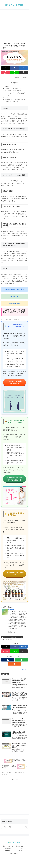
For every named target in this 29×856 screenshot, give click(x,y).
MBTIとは (7, 850)
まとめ (6, 97)
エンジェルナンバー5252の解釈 (13, 90)
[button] (23, 72)
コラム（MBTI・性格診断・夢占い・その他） (13, 637)
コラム (21, 848)
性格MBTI (11, 609)
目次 (12, 82)
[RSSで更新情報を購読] (14, 632)
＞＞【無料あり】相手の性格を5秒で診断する (14, 382)
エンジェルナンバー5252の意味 (13, 88)
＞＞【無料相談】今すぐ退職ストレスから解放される (14, 479)
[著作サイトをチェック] (9, 632)
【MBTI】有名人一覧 (8, 846)
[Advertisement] (14, 27)
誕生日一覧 (8, 848)
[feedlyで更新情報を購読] (12, 632)
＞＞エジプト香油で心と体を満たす (14, 574)
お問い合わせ (21, 850)
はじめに (7, 86)
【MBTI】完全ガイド (21, 846)
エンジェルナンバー (7, 639)
